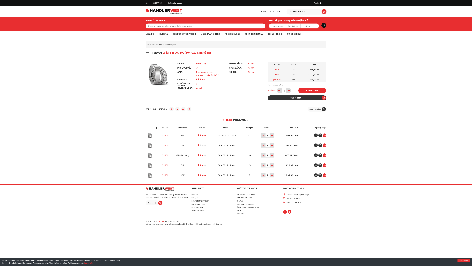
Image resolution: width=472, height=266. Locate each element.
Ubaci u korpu (295, 98)
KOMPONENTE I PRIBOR (184, 34)
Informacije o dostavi (246, 194)
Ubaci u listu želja (315, 109)
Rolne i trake (275, 34)
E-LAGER (161, 221)
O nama (264, 11)
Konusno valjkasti (169, 44)
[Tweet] (177, 109)
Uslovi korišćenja (244, 197)
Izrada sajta (171, 224)
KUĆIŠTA (163, 34)
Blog (272, 11)
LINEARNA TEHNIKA (210, 34)
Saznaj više (152, 202)
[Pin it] (189, 109)
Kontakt (281, 11)
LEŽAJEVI (150, 34)
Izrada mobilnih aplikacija (185, 224)
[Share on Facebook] (171, 109)
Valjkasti (159, 44)
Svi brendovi (294, 34)
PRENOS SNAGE (232, 34)
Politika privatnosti (245, 204)
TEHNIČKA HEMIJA (254, 34)
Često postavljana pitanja (248, 207)
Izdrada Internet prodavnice (156, 224)
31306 (165, 135)
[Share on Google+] (183, 109)
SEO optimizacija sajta (203, 224)
